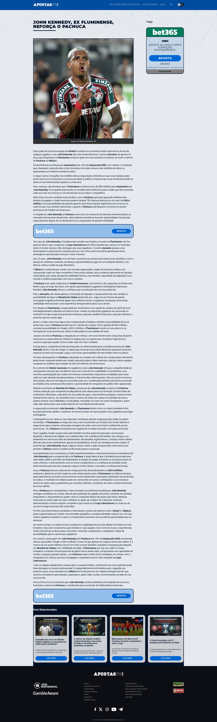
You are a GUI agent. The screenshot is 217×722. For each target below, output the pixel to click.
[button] (170, 4)
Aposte (121, 231)
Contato (88, 697)
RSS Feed (129, 697)
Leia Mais (51, 658)
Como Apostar (90, 692)
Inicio (86, 683)
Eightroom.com (111, 720)
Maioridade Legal (133, 692)
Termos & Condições (134, 686)
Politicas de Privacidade (136, 689)
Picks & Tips (89, 689)
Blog (86, 694)
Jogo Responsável (133, 694)
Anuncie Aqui (89, 700)
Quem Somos (131, 683)
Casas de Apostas (92, 686)
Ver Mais (165, 63)
